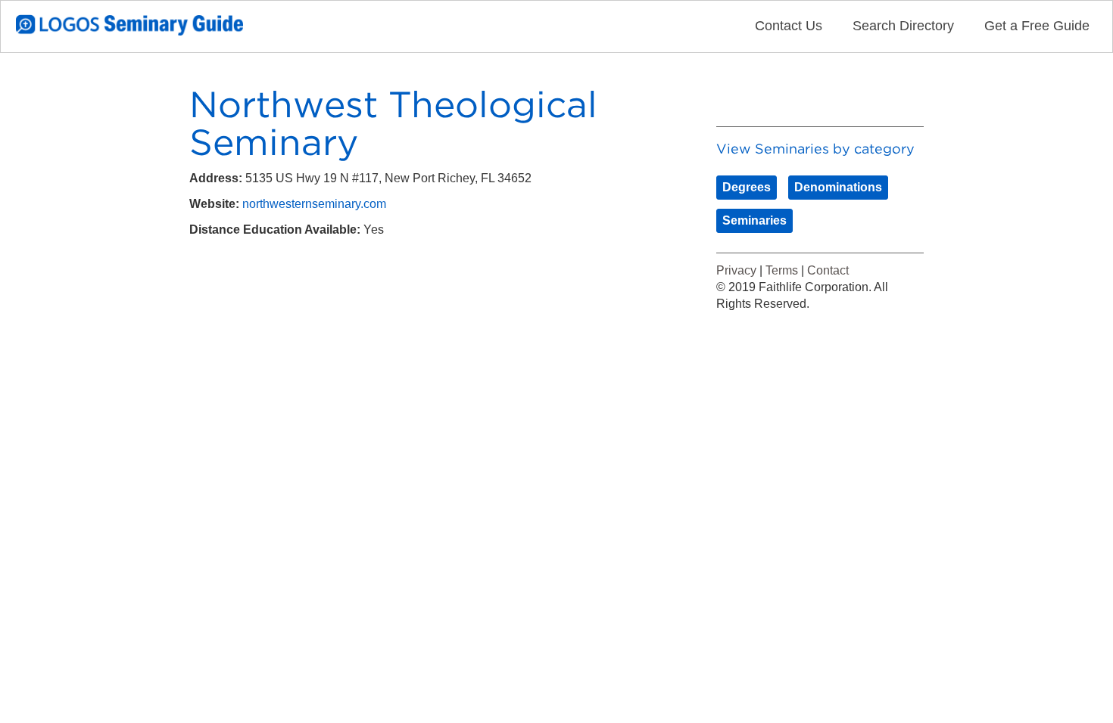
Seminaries (754, 220)
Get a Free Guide (1037, 25)
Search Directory (903, 25)
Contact (828, 270)
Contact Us (788, 25)
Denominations (838, 187)
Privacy (736, 270)
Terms (781, 270)
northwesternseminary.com (314, 203)
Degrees (746, 187)
